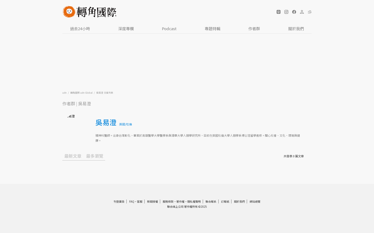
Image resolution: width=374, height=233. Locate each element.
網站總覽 (255, 201)
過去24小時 (80, 28)
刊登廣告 (119, 201)
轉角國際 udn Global (81, 92)
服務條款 (168, 201)
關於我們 (296, 28)
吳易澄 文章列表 (104, 92)
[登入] (302, 12)
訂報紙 (225, 201)
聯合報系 (211, 201)
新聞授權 (152, 201)
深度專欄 (126, 28)
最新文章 (72, 156)
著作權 (180, 201)
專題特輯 (212, 28)
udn (64, 92)
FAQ (131, 201)
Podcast (169, 28)
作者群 (254, 28)
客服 (139, 201)
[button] (278, 12)
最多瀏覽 (94, 156)
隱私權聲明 (194, 201)
